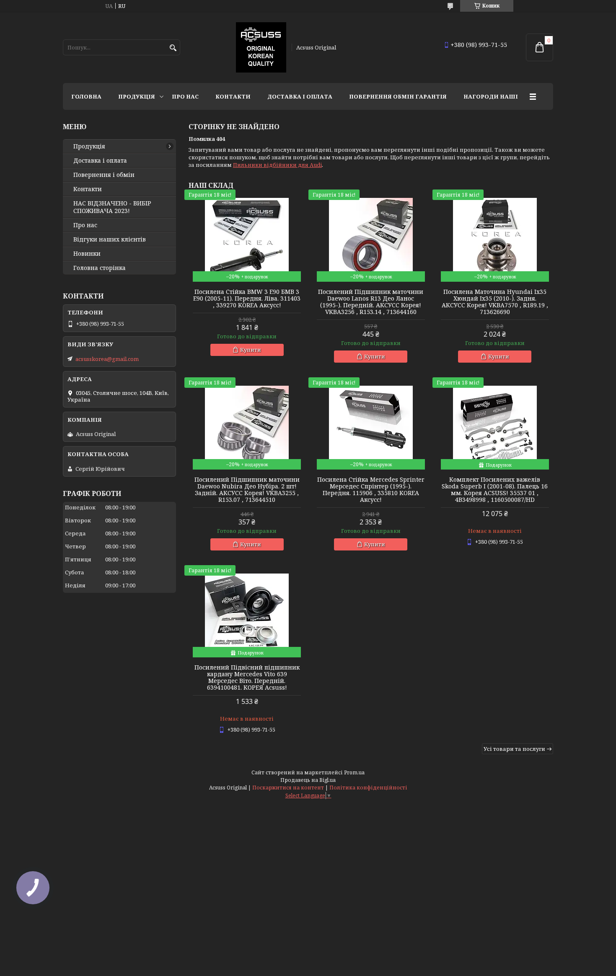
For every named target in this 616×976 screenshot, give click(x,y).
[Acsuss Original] (261, 47)
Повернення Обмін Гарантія (398, 96)
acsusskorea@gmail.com (107, 359)
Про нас (185, 96)
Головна (86, 96)
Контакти (233, 96)
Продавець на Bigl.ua (308, 780)
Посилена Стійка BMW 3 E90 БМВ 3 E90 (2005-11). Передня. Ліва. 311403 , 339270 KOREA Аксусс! (246, 298)
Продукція (136, 96)
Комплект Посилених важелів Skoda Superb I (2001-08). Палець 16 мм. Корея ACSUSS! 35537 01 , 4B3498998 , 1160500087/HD (495, 489)
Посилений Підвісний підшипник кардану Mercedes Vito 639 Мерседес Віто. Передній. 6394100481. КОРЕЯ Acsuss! (247, 677)
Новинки (87, 253)
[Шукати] (173, 48)
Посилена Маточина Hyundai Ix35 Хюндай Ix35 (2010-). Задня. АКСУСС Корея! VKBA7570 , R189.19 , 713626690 (495, 301)
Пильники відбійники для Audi (277, 165)
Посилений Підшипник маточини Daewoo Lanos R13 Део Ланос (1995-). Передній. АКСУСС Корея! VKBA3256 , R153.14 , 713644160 (370, 301)
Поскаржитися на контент (288, 787)
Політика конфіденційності (368, 787)
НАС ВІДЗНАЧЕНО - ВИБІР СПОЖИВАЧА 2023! (112, 207)
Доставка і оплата (299, 96)
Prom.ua (354, 772)
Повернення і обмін (104, 175)
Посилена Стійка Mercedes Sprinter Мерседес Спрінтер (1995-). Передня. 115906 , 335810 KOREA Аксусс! (370, 489)
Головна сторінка (99, 268)
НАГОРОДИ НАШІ (490, 96)
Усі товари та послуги (514, 749)
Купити (250, 349)
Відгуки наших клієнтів (109, 239)
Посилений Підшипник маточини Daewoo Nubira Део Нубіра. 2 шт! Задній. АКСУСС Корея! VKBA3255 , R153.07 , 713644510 (247, 489)
